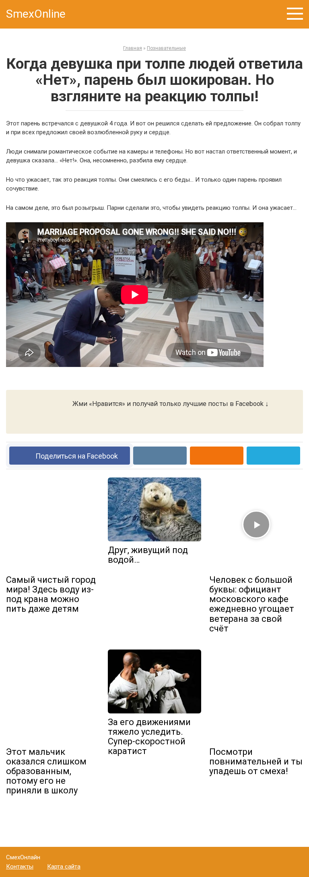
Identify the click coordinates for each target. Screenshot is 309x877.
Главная (132, 48)
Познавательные (166, 48)
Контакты (19, 866)
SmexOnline (36, 13)
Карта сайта (63, 866)
